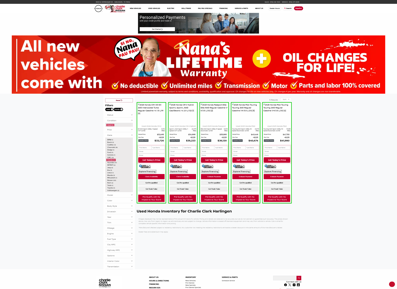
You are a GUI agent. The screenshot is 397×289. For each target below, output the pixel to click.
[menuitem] (119, 125)
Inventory (190, 277)
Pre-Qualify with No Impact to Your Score (151, 198)
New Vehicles (190, 280)
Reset (118, 100)
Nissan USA (154, 288)
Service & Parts (230, 277)
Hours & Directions (159, 281)
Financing (154, 284)
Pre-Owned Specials (193, 287)
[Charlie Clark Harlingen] (109, 8)
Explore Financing (147, 171)
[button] (135, 8)
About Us (154, 277)
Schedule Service (228, 280)
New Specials (190, 285)
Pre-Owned (189, 283)
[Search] (299, 278)
